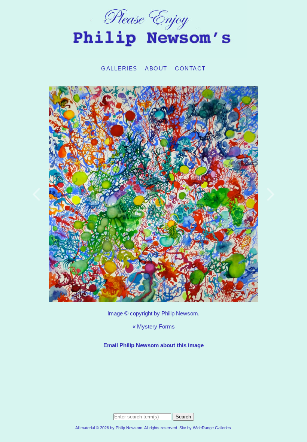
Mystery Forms (156, 326)
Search (183, 417)
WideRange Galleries (212, 428)
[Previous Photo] (39, 213)
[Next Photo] (267, 213)
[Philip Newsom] (153, 54)
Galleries (119, 68)
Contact (190, 68)
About (156, 68)
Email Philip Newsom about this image (153, 345)
